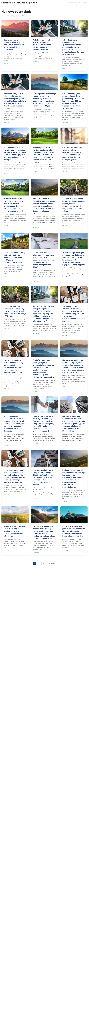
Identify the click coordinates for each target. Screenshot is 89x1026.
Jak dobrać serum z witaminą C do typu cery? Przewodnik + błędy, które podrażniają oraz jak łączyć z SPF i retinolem (15, 311)
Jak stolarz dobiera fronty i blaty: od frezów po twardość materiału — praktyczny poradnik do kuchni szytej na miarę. (15, 257)
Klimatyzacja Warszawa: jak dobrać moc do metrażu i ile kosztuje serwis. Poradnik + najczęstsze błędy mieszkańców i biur (73, 531)
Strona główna (83, 3)
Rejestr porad (71, 3)
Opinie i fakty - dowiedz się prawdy (19, 2)
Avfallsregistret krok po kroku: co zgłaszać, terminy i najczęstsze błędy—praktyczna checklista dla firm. (43, 45)
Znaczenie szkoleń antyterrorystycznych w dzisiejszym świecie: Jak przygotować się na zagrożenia (14, 45)
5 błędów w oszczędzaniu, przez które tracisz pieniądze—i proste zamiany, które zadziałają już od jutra (15, 531)
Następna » (51, 563)
